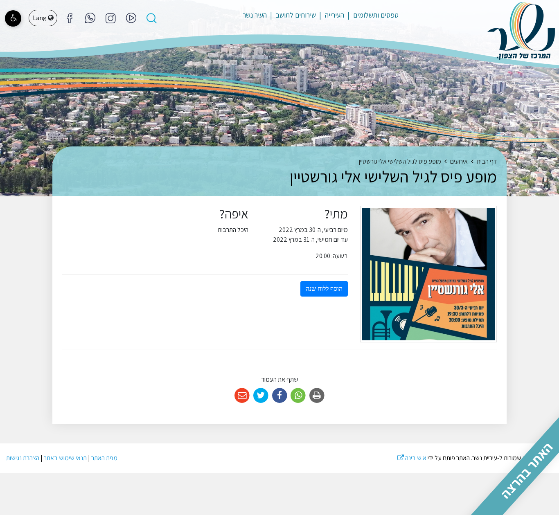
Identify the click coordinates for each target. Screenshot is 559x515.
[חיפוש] (151, 18)
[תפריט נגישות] (13, 18)
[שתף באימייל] (242, 396)
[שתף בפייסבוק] (280, 396)
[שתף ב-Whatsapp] (298, 396)
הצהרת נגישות (22, 458)
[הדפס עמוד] (317, 396)
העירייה (333, 15)
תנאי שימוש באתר (65, 458)
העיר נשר (255, 15)
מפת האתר (104, 458)
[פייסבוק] (110, 18)
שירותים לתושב (295, 15)
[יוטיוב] (131, 18)
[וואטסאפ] (90, 18)
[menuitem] (372, 15)
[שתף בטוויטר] (261, 396)
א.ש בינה (411, 458)
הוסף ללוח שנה (324, 288)
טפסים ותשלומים (375, 15)
